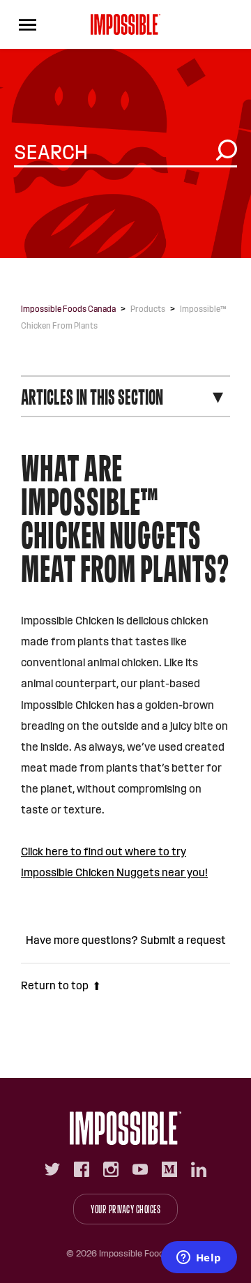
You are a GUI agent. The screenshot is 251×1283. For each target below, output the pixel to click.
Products (147, 309)
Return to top (55, 985)
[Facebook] (81, 1169)
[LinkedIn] (198, 1169)
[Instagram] (111, 1169)
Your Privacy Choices (125, 1209)
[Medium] (169, 1169)
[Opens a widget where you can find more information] (198, 1258)
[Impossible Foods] (125, 1128)
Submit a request (183, 940)
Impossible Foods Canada (68, 309)
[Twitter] (52, 1169)
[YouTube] (140, 1169)
